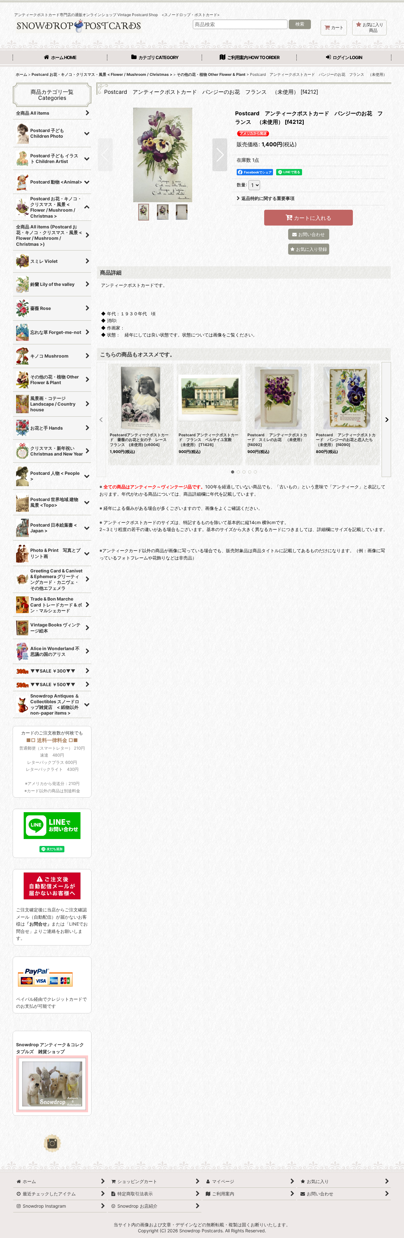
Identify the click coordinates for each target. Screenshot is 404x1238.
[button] (105, 154)
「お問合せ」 (38, 924)
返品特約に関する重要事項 (267, 198)
